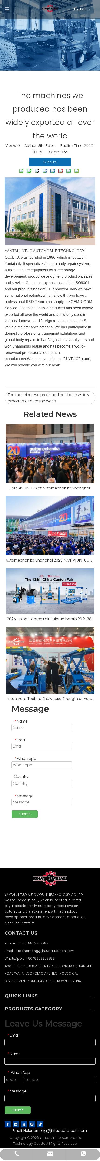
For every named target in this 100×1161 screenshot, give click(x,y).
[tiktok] (40, 1124)
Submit (24, 814)
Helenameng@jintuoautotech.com (45, 950)
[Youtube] (24, 1124)
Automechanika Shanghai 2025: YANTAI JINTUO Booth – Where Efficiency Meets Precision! (50, 560)
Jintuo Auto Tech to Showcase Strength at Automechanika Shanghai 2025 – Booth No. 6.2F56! (50, 698)
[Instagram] (32, 1124)
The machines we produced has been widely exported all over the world (48, 398)
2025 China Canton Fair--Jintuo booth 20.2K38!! (50, 619)
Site (64, 152)
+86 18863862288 (40, 958)
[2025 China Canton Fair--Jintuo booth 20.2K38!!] (50, 591)
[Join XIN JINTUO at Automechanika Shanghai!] (50, 453)
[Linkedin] (16, 1124)
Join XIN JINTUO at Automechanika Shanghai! (50, 488)
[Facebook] (8, 1124)
